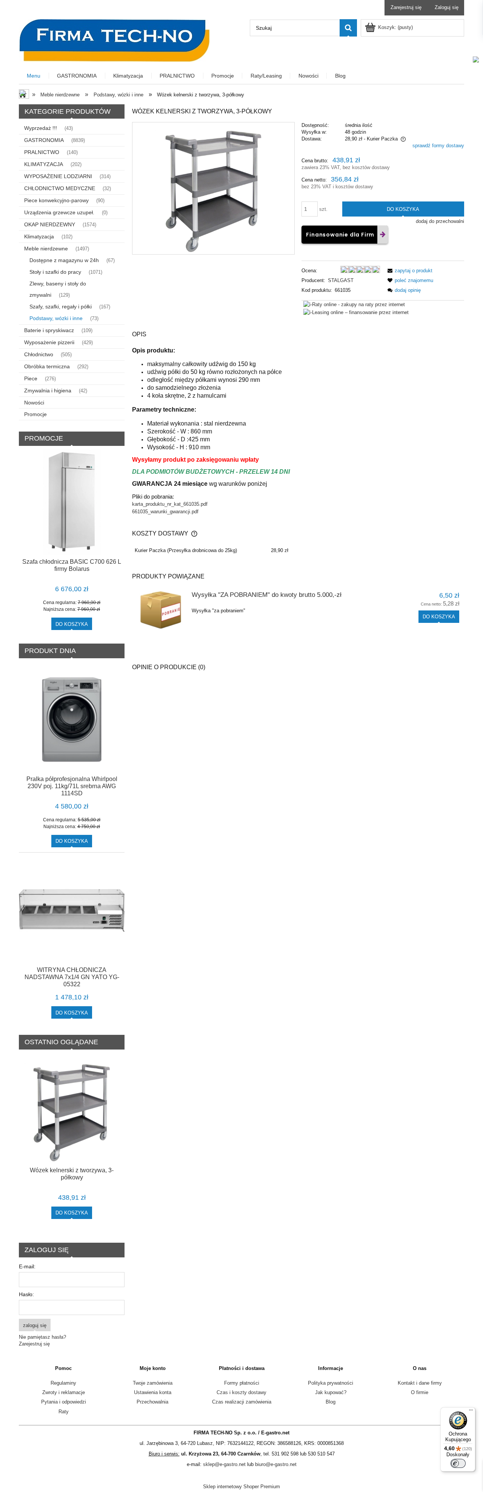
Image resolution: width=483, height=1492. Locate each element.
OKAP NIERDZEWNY (49, 224)
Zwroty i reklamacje (63, 1392)
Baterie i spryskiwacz (49, 330)
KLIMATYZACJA (43, 164)
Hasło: (26, 1294)
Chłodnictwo (38, 354)
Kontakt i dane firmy (420, 1383)
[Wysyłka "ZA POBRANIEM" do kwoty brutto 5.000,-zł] (161, 610)
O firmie (419, 1392)
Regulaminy (63, 1383)
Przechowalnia (152, 1402)
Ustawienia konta (152, 1392)
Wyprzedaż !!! (40, 128)
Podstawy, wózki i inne (56, 318)
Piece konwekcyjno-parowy (56, 200)
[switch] (458, 1463)
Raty (63, 1411)
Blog (330, 1402)
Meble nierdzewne (46, 249)
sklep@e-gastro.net (224, 1464)
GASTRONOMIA (44, 140)
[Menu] (470, 1411)
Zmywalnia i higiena (47, 390)
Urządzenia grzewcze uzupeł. (59, 212)
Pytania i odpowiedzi (63, 1402)
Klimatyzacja (39, 236)
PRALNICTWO (41, 152)
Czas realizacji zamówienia (241, 1402)
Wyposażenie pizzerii (49, 342)
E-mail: (27, 1266)
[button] (408, 270)
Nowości (34, 403)
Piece (30, 378)
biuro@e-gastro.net (276, 1464)
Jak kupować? (330, 1392)
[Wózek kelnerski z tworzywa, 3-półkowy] (213, 188)
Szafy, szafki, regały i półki (60, 307)
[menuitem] (34, 76)
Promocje (35, 414)
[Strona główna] (114, 39)
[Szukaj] (348, 28)
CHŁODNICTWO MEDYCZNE (59, 188)
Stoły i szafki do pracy (55, 272)
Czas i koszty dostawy (241, 1392)
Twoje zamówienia (152, 1383)
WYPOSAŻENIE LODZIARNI (58, 176)
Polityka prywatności (330, 1383)
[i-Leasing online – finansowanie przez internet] (356, 312)
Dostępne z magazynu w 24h (64, 260)
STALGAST (341, 280)
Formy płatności (241, 1383)
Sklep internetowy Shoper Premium (241, 1486)
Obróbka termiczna (47, 366)
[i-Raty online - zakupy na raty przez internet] (354, 304)
